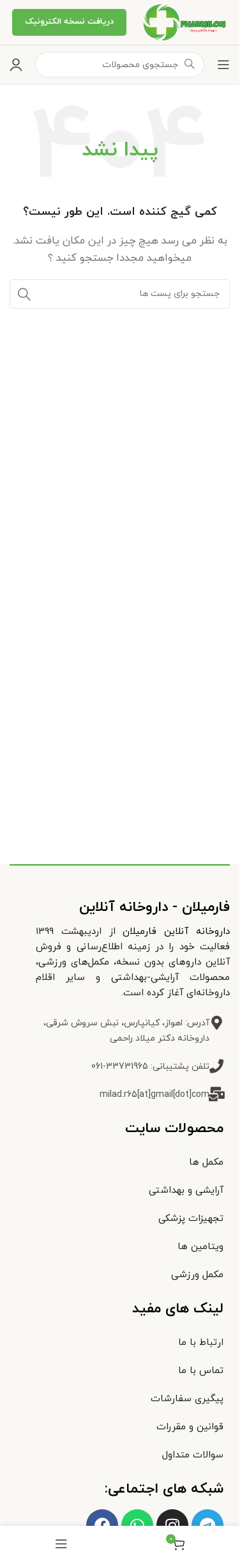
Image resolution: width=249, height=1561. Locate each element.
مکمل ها (206, 1162)
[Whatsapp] (137, 1525)
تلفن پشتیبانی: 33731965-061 (150, 1066)
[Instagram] (172, 1525)
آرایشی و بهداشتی (186, 1190)
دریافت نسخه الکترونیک (69, 21)
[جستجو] (24, 294)
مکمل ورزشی (197, 1275)
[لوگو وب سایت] (183, 21)
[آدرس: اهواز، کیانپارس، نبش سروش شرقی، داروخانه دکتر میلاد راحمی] (216, 1023)
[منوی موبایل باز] (223, 64)
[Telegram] (207, 1525)
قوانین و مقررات (189, 1427)
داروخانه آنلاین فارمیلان (176, 931)
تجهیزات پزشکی (190, 1218)
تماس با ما (200, 1371)
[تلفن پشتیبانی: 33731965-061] (216, 1066)
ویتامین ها (200, 1247)
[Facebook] (102, 1525)
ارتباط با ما (200, 1342)
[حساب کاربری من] (16, 64)
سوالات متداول (192, 1455)
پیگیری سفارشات (187, 1399)
